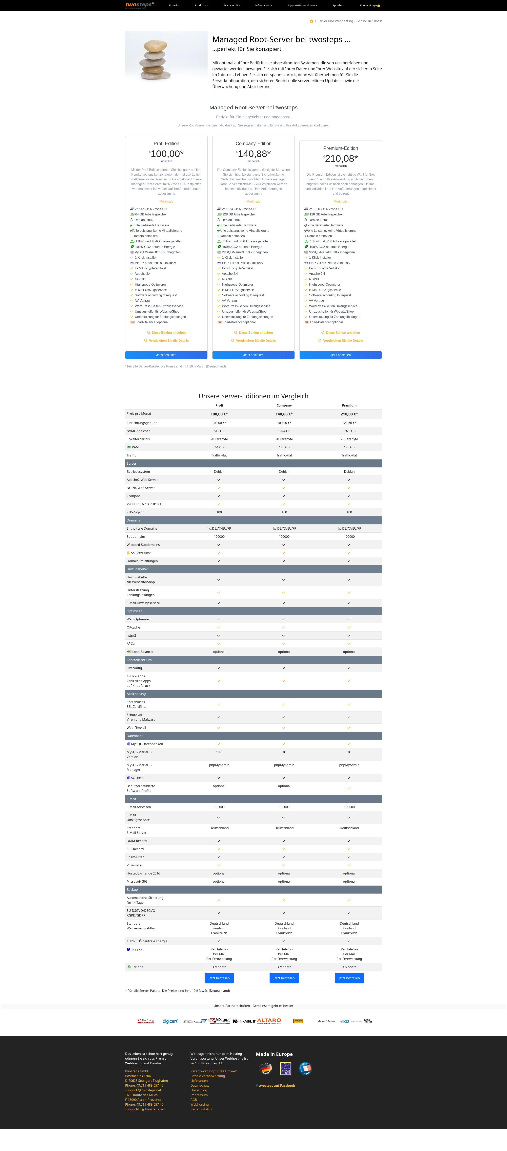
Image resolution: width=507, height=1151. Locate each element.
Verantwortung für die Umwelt (214, 1071)
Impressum (199, 1095)
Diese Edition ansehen (168, 333)
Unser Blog (199, 1090)
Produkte (201, 5)
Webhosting (200, 1104)
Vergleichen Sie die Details (168, 341)
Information (262, 5)
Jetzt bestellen (166, 355)
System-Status (201, 1109)
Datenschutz (200, 1085)
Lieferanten (199, 1080)
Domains (174, 5)
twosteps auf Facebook (276, 1085)
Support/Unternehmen (301, 5)
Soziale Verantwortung (208, 1076)
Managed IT (231, 5)
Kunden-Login (368, 5)
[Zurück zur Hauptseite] (311, 21)
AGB (194, 1099)
